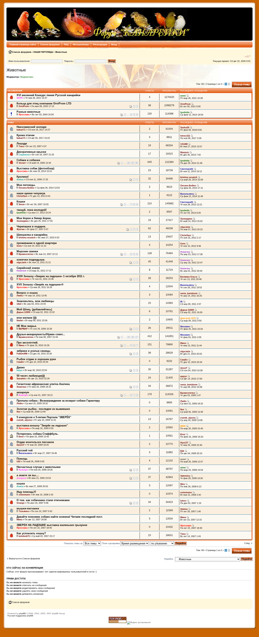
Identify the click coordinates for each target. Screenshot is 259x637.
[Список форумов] (99, 24)
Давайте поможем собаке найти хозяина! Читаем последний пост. (60, 516)
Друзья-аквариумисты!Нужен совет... (41, 334)
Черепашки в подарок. (31, 226)
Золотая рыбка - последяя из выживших (43, 408)
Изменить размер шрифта (248, 56)
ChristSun (22, 196)
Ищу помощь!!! (26, 491)
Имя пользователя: (19, 61)
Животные (61, 52)
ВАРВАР (23, 329)
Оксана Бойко (26, 188)
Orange (20, 503)
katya (19, 370)
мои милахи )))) (26, 317)
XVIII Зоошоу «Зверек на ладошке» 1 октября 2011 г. (51, 276)
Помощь (22, 458)
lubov (183, 500)
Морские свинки (27, 251)
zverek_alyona (24, 420)
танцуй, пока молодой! (32, 209)
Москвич (185, 326)
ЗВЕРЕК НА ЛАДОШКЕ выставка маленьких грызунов (52, 525)
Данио (21, 367)
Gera (19, 246)
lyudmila (184, 112)
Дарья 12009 (23, 312)
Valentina (185, 476)
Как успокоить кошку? (31, 533)
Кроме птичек (26, 135)
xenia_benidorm (188, 293)
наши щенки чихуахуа (31, 193)
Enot (21, 436)
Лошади (22, 143)
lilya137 (20, 445)
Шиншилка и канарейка (32, 234)
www (183, 95)
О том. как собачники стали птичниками (43, 500)
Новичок (185, 252)
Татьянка (24, 511)
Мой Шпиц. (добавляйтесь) (34, 309)
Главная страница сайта (23, 44)
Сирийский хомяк (28, 267)
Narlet (20, 320)
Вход (114, 44)
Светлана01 (186, 169)
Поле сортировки (111, 543)
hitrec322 (185, 136)
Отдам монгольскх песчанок (35, 442)
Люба (20, 295)
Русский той (25, 450)
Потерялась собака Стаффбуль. (37, 433)
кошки (21, 483)
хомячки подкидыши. (31, 259)
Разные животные (28, 111)
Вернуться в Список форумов (24, 558)
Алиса (20, 179)
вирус (183, 376)
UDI (18, 461)
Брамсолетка (26, 254)
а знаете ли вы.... (28, 475)
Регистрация (100, 44)
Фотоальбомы (81, 44)
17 (137, 337)
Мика (21, 345)
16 (133, 337)
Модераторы (26, 77)
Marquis (184, 152)
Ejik (182, 451)
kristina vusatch (188, 177)
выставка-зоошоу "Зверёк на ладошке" (42, 425)
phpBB (22, 613)
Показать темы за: (74, 543)
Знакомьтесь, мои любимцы (35, 301)
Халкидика (23, 221)
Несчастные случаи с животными (39, 466)
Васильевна (187, 194)
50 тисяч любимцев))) (31, 375)
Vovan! (22, 163)
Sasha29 (184, 127)
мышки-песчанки (28, 508)
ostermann (24, 494)
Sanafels (21, 378)
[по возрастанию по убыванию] (168, 543)
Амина (184, 509)
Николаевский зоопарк (32, 126)
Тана (21, 146)
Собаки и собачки (28, 160)
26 (137, 163)
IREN (183, 426)
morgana (21, 478)
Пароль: (69, 61)
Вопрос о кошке (27, 292)
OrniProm (24, 106)
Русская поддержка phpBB (20, 616)
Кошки (21, 201)
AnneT (183, 368)
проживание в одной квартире (37, 243)
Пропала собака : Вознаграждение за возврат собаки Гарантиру (58, 400)
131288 (184, 144)
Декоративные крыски (31, 151)
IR (181, 301)
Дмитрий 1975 (188, 318)
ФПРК (20, 98)
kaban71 (21, 129)
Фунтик (21, 229)
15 (128, 337)
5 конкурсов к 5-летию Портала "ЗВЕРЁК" (44, 417)
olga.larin (185, 227)
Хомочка (21, 387)
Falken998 (22, 353)
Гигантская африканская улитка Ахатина (43, 384)
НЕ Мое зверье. (27, 326)
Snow (22, 204)
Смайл (20, 362)
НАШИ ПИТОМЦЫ (43, 52)
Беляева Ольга (188, 277)
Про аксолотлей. (27, 342)
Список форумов (50, 44)
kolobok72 (24, 536)
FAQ (66, 44)
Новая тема (238, 83)
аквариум (23, 392)
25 (133, 163)
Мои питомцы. (26, 185)
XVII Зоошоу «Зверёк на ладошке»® (40, 284)
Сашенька (24, 154)
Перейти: (168, 559)
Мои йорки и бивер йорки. (34, 218)
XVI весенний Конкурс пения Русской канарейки (48, 95)
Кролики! (23, 176)
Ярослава (24, 114)
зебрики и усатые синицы (33, 350)
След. (247, 543)
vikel (19, 304)
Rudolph (23, 395)
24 (128, 163)
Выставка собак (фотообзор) (35, 168)
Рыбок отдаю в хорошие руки (36, 359)
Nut (18, 411)
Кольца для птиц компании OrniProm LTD (44, 103)
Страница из (214, 84)
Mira (182, 484)
